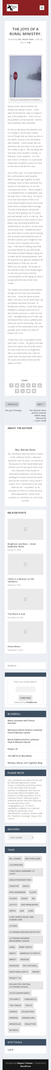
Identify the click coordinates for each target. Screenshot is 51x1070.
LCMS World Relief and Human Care (21, 918)
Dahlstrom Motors (20, 879)
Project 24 (12, 749)
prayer (35, 971)
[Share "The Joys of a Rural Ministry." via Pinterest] (34, 385)
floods (13, 898)
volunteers (27, 1011)
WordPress (25, 1066)
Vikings (13, 1011)
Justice (13, 904)
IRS (33, 898)
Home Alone (14, 646)
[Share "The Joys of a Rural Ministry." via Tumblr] (28, 385)
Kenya (12, 910)
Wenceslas (15, 1024)
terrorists (30, 999)
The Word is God (16, 614)
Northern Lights (18, 971)
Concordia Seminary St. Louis (22, 872)
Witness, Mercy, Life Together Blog (25, 763)
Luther (13, 925)
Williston (30, 1024)
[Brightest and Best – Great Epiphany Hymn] (25, 529)
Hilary (24, 898)
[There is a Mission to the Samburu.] (25, 564)
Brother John (32, 858)
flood (33, 892)
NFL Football (30, 965)
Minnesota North (30, 953)
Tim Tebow (15, 1005)
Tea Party (14, 999)
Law (22, 910)
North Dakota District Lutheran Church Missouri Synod (23, 740)
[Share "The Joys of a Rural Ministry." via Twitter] (17, 385)
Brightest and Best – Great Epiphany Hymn (22, 545)
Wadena (13, 1017)
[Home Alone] (25, 632)
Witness (13, 1030)
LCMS (30, 910)
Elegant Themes (25, 1063)
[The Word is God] (25, 599)
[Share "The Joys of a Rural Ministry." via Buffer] (17, 391)
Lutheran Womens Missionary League (19, 939)
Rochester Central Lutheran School (19, 985)
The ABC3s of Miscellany (20, 755)
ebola (26, 886)
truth (28, 1005)
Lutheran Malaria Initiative (24, 932)
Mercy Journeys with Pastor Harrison (21, 721)
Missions (14, 965)
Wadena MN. (28, 1017)
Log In (11, 1049)
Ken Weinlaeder (29, 904)
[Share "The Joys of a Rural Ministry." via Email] (28, 391)
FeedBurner (31, 702)
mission (24, 959)
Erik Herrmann (17, 892)
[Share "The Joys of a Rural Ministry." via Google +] (23, 385)
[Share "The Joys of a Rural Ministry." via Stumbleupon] (23, 391)
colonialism (16, 864)
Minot (12, 959)
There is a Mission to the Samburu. (21, 580)
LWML (12, 947)
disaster (14, 886)
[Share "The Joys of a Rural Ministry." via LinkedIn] (39, 385)
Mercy (12, 953)
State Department (19, 993)
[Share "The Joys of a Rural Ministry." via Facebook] (11, 385)
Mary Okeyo (25, 947)
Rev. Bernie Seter (26, 39)
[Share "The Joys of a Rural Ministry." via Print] (34, 391)
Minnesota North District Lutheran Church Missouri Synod (25, 731)
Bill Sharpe (15, 858)
